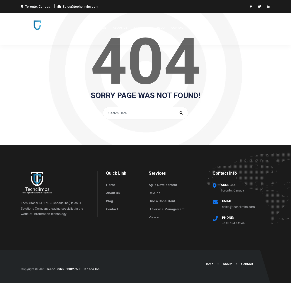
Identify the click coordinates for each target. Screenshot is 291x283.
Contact (178, 27)
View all (154, 217)
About (227, 264)
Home (102, 27)
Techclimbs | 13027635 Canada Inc (73, 269)
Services (141, 27)
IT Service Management (166, 209)
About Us (120, 27)
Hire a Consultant (162, 201)
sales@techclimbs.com (238, 207)
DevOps (154, 193)
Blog (161, 27)
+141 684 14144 (233, 223)
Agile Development (163, 185)
